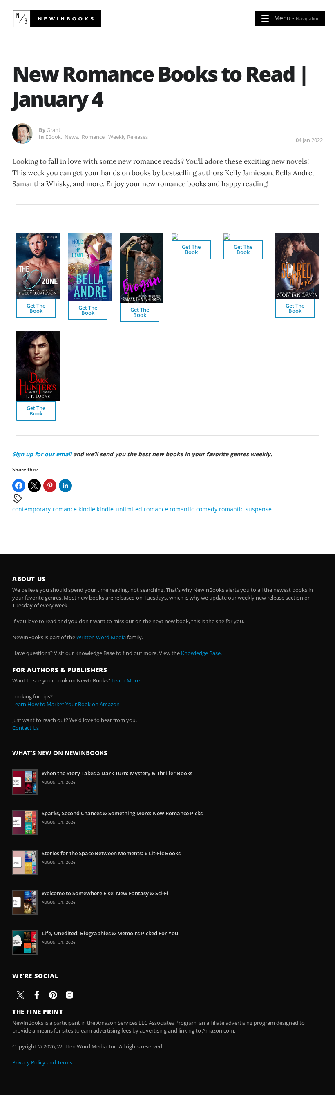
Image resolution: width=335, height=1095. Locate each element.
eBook (53, 136)
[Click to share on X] (34, 485)
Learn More (126, 680)
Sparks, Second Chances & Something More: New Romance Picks (122, 813)
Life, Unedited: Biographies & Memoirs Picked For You (110, 933)
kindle (86, 509)
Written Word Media (101, 637)
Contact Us (25, 727)
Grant (53, 130)
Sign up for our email (41, 454)
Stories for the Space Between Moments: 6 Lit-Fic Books (111, 853)
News (71, 136)
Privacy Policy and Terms (42, 1062)
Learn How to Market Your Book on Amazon (66, 704)
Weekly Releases (128, 136)
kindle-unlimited (119, 509)
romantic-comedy (193, 509)
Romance (93, 136)
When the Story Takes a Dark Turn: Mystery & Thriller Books (117, 773)
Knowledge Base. (201, 653)
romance (156, 509)
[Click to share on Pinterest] (49, 485)
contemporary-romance (44, 509)
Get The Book (36, 308)
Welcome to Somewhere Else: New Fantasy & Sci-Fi (105, 893)
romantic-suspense (245, 509)
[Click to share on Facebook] (18, 485)
